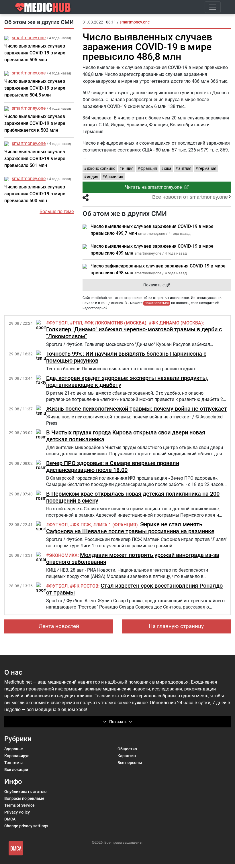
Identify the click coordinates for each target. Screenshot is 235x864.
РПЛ (77, 323)
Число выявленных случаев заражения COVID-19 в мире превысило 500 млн (34, 193)
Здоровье (13, 749)
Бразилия (114, 176)
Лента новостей (59, 626)
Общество (127, 749)
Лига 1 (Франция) (117, 525)
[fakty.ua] (44, 380)
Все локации (16, 769)
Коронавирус (16, 755)
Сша (167, 168)
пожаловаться (157, 303)
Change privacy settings (26, 826)
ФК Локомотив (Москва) (116, 323)
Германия (207, 168)
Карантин (126, 755)
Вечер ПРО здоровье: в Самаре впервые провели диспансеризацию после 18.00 (112, 466)
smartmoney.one (29, 37)
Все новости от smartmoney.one (190, 197)
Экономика (63, 555)
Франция (148, 168)
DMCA (9, 819)
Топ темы (13, 762)
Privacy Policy (17, 812)
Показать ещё (156, 285)
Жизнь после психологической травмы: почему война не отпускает (136, 408)
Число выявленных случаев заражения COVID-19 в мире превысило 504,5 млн (34, 88)
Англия (184, 168)
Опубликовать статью (25, 791)
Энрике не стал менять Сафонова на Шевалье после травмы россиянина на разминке (130, 528)
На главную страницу (176, 626)
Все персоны (129, 762)
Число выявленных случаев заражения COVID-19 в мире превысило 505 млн (34, 52)
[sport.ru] (44, 325)
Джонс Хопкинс (101, 168)
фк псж (82, 525)
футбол (58, 323)
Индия (128, 168)
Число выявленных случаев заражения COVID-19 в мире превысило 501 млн (34, 158)
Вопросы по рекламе (24, 798)
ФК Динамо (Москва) (177, 323)
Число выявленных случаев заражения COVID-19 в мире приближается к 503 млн (34, 123)
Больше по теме (57, 211)
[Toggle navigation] (213, 7)
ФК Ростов (85, 586)
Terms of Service (19, 805)
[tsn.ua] (42, 355)
